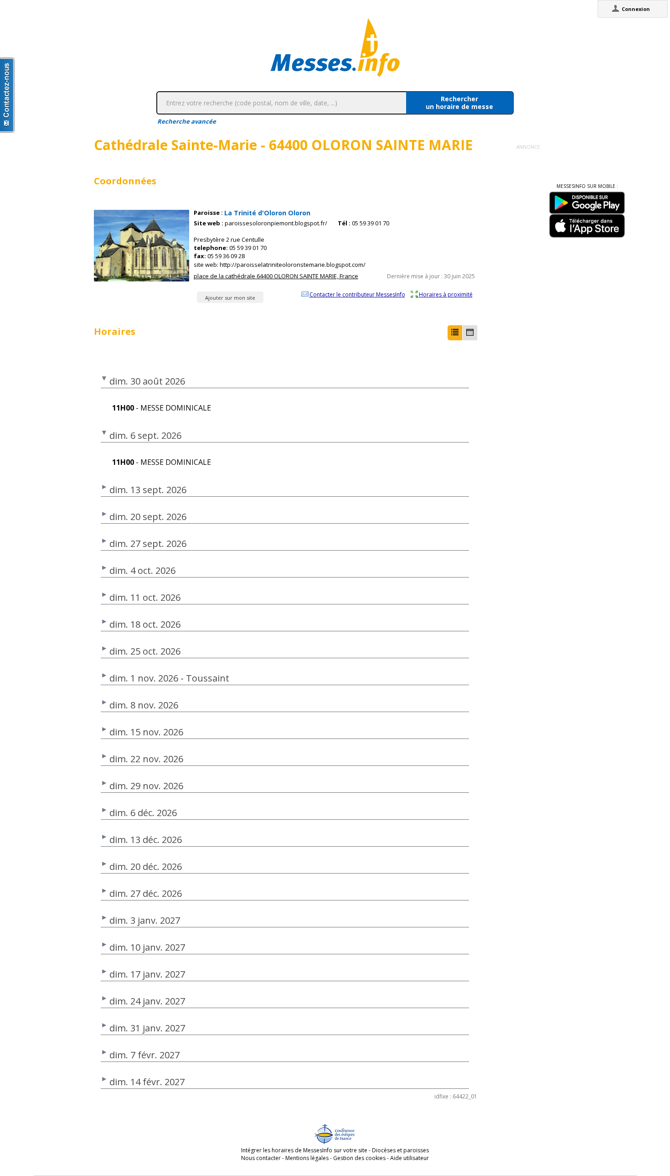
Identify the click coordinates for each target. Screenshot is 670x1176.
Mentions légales (307, 1158)
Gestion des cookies (359, 1158)
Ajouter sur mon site (230, 297)
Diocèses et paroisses (400, 1150)
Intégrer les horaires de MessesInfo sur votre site (304, 1150)
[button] (455, 332)
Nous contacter (261, 1158)
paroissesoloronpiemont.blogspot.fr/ (276, 223)
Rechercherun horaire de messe (459, 102)
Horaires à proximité (446, 294)
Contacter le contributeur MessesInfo (357, 294)
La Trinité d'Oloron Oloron (267, 212)
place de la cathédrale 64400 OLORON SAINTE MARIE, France (276, 276)
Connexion (636, 8)
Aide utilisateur (409, 1158)
